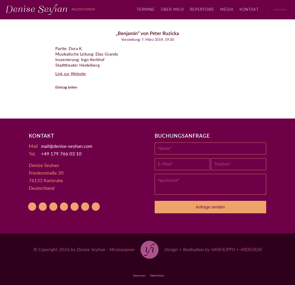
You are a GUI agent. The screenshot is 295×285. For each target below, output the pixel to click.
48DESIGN (251, 249)
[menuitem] (146, 9)
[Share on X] (74, 100)
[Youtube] (32, 206)
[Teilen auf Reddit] (125, 100)
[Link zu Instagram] (147, 267)
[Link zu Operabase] (126, 267)
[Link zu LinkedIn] (179, 267)
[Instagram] (64, 206)
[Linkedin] (96, 206)
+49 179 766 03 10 (61, 154)
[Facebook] (53, 206)
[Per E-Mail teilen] (137, 100)
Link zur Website (70, 74)
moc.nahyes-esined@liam (66, 146)
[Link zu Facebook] (137, 267)
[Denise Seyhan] (50, 9)
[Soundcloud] (75, 206)
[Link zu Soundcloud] (158, 267)
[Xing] (85, 206)
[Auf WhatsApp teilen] (87, 100)
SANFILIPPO (223, 249)
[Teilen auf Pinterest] (99, 100)
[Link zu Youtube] (116, 267)
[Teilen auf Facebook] (61, 100)
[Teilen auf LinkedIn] (112, 100)
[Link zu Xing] (169, 267)
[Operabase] (43, 206)
